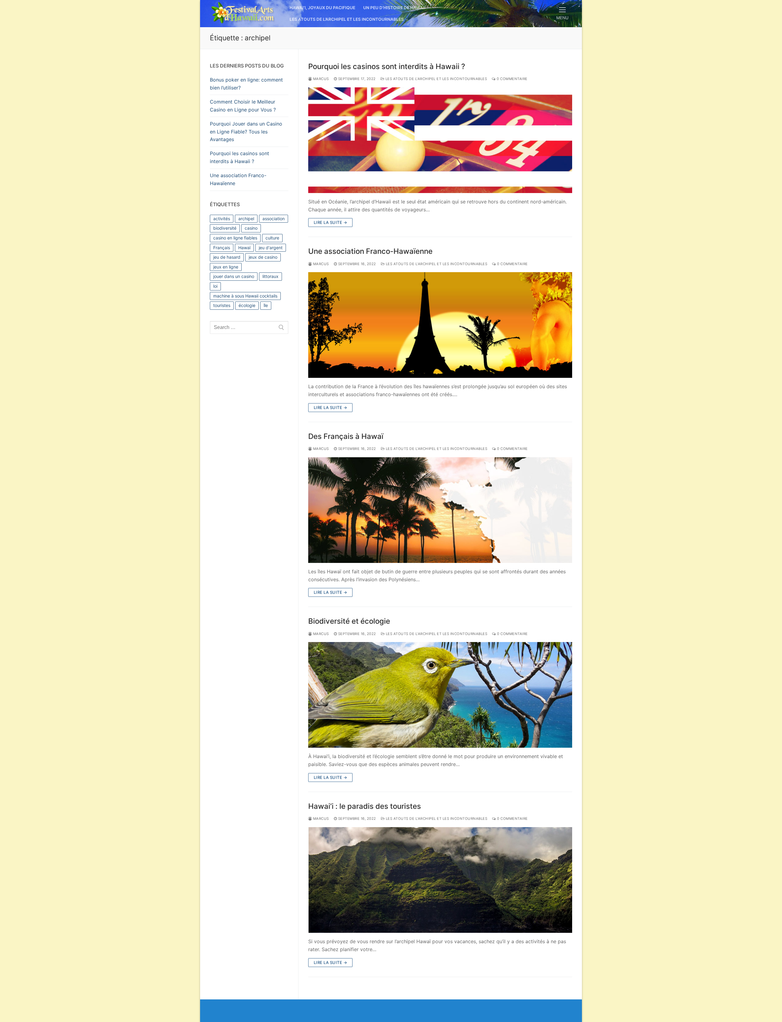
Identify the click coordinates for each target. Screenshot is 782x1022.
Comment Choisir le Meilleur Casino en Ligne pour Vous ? (243, 106)
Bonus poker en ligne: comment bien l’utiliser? (246, 84)
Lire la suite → (330, 222)
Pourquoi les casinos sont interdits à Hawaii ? (386, 66)
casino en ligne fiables (235, 237)
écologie (247, 305)
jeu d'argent (271, 247)
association (273, 218)
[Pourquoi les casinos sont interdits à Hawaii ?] (440, 140)
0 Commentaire (512, 79)
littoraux (270, 276)
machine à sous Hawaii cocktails (245, 295)
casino (251, 228)
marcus (320, 79)
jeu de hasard (226, 257)
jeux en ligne (225, 266)
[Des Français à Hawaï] (440, 510)
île (266, 305)
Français (221, 247)
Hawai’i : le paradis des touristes (364, 806)
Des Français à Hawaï (345, 436)
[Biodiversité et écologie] (440, 695)
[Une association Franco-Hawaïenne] (440, 325)
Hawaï (244, 247)
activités (221, 218)
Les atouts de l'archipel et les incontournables (435, 79)
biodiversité (224, 228)
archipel (246, 218)
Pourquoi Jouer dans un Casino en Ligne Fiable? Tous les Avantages (246, 132)
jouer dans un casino (233, 276)
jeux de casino (263, 257)
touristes (221, 305)
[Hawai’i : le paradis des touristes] (440, 880)
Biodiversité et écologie (349, 621)
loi (215, 286)
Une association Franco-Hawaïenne (370, 251)
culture (272, 237)
